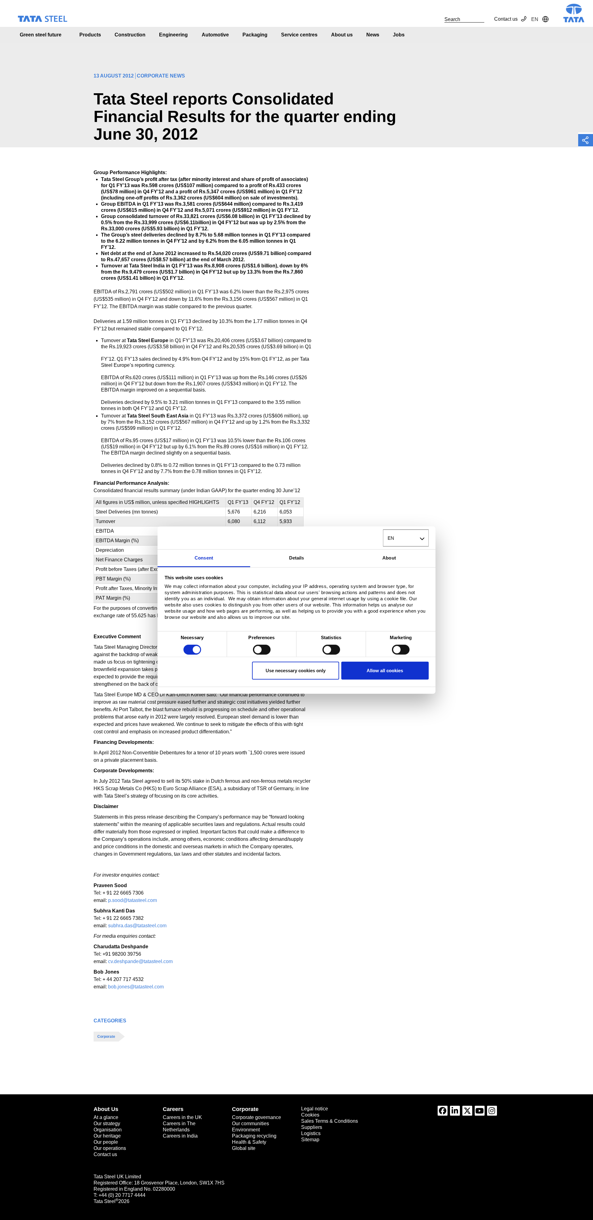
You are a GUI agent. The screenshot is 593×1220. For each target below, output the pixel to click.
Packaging (254, 34)
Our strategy (107, 1123)
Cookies (310, 1114)
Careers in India (180, 1135)
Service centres (299, 34)
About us (342, 34)
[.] (437, 19)
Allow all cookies (385, 670)
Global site (243, 1148)
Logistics (311, 1133)
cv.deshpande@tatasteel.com (140, 961)
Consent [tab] (204, 557)
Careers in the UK (182, 1117)
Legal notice (314, 1108)
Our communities (250, 1123)
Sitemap (310, 1139)
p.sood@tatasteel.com (132, 900)
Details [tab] (296, 557)
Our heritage (107, 1135)
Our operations (110, 1148)
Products (90, 34)
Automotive (215, 34)
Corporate (106, 1036)
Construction (130, 34)
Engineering (173, 34)
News (372, 34)
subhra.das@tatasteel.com (137, 925)
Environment (246, 1129)
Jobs (399, 34)
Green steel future (40, 34)
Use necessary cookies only (296, 670)
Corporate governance (256, 1117)
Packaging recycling (254, 1135)
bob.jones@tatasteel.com (136, 986)
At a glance (106, 1117)
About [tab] (389, 557)
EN (391, 538)
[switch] (262, 650)
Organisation (108, 1129)
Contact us (506, 19)
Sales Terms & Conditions (329, 1121)
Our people (106, 1142)
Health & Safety (249, 1142)
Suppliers (311, 1127)
